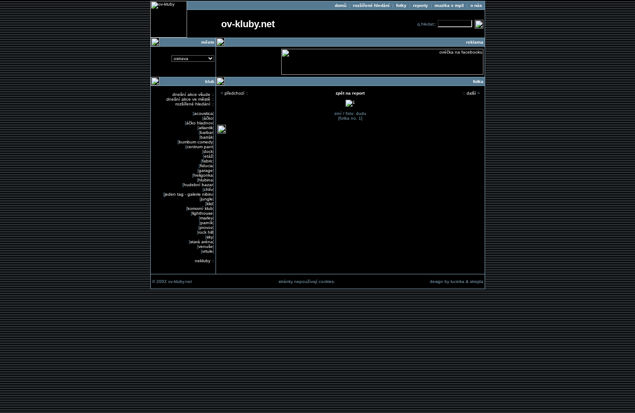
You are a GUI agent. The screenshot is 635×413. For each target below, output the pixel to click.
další (471, 93)
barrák (206, 137)
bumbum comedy (196, 142)
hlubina (205, 180)
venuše (205, 246)
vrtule (207, 251)
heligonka (203, 175)
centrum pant (200, 146)
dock (208, 151)
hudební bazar (198, 184)
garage (206, 170)
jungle (207, 199)
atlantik (206, 127)
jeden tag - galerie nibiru (189, 194)
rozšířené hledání (192, 104)
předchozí (234, 93)
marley (206, 218)
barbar (206, 132)
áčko (208, 118)
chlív (208, 189)
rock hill (205, 232)
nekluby (202, 260)
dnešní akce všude (191, 94)
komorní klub (200, 208)
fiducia (206, 165)
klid (209, 203)
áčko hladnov (199, 123)
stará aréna (201, 241)
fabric (207, 161)
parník (206, 222)
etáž (208, 156)
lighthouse (202, 213)
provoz (206, 227)
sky (209, 237)
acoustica (203, 113)
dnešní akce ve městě (188, 99)
